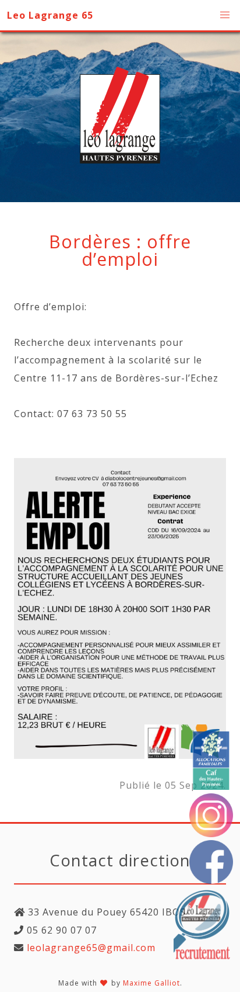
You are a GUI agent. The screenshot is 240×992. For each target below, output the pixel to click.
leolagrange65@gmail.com (90, 947)
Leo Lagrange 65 (50, 15)
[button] (225, 15)
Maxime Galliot (151, 983)
